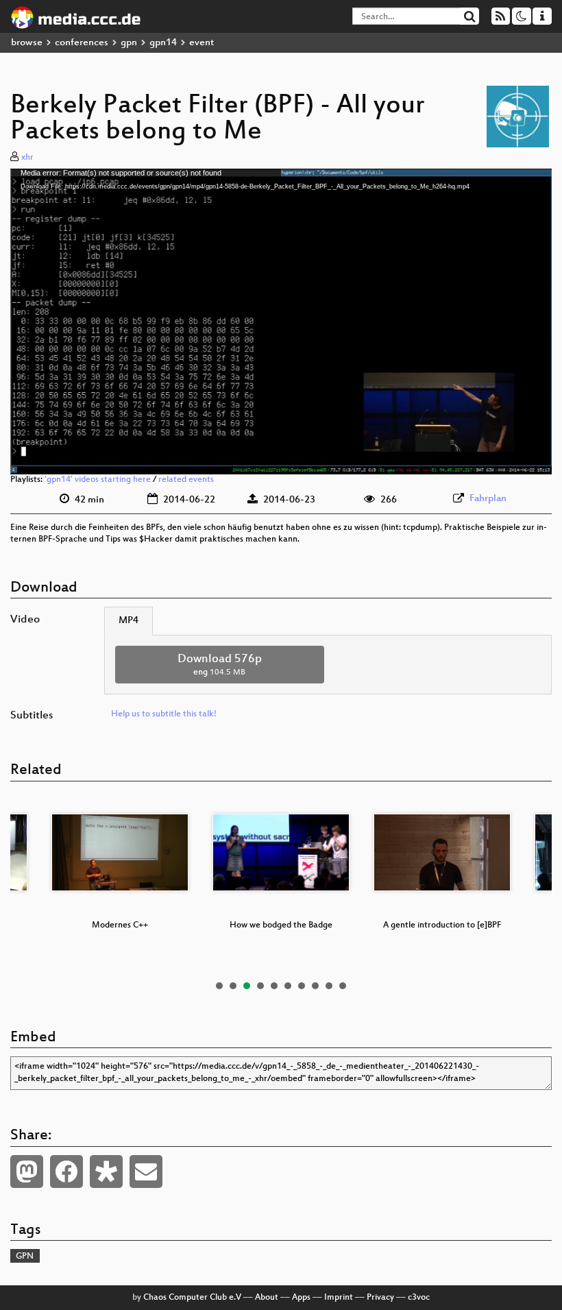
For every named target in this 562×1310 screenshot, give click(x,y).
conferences (81, 43)
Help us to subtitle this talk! (164, 714)
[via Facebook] (66, 1171)
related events (186, 480)
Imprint (338, 1297)
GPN (25, 1256)
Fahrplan (487, 499)
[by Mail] (146, 1171)
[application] (281, 322)
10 (342, 985)
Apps (301, 1297)
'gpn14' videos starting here (98, 480)
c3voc (419, 1297)
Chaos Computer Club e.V (192, 1297)
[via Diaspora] (106, 1171)
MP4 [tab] (128, 621)
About (266, 1297)
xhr (27, 157)
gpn (129, 43)
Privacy (380, 1297)
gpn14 (163, 43)
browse (26, 43)
